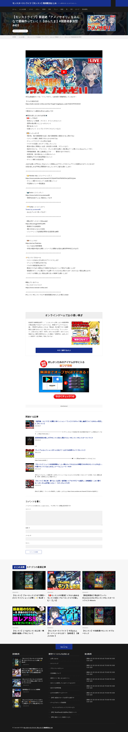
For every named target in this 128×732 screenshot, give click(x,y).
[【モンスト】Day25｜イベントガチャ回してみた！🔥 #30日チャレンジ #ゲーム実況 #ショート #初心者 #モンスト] (16, 703)
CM (71, 9)
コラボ (31, 9)
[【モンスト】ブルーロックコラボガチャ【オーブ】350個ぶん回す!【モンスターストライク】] (16, 682)
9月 (111, 658)
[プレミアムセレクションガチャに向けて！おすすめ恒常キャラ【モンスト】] (30, 453)
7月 (106, 658)
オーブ (77, 9)
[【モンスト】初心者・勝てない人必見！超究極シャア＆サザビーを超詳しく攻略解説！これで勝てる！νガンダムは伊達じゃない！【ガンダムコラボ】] (30, 484)
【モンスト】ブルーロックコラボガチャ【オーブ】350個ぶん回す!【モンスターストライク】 (32, 681)
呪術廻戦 (84, 9)
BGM (43, 9)
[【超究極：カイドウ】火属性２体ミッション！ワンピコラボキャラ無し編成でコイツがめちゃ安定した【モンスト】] (30, 424)
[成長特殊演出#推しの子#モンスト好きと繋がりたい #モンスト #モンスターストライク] (30, 441)
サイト (28, 543)
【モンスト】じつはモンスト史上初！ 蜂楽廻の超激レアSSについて (28, 632)
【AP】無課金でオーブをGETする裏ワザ (62, 697)
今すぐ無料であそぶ (64, 350)
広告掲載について (55, 673)
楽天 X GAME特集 (55, 688)
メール (28, 535)
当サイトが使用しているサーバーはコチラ (62, 683)
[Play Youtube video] (64, 72)
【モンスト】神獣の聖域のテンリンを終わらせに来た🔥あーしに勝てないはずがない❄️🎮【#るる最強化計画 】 (32, 670)
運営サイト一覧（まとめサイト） (60, 678)
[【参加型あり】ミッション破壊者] (16, 693)
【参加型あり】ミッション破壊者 (31, 689)
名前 (28, 528)
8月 (108, 658)
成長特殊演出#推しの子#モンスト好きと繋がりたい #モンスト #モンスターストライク (64, 438)
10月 (113, 665)
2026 (87, 658)
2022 (87, 686)
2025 (87, 665)
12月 (91, 667)
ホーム (14, 9)
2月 (94, 658)
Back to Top (64, 647)
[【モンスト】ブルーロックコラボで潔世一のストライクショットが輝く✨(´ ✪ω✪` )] (16, 662)
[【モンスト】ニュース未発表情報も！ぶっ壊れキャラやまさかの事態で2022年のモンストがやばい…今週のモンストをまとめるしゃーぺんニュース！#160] (30, 467)
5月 (101, 658)
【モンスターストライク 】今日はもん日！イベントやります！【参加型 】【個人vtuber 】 (63, 633)
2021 (87, 693)
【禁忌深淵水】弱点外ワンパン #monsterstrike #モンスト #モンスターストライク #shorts (98, 598)
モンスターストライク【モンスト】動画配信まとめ (38, 727)
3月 (96, 658)
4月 (98, 658)
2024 (87, 672)
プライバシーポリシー (57, 668)
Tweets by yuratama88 (33, 209)
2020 (87, 699)
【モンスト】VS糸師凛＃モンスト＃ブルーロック (98, 632)
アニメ (56, 9)
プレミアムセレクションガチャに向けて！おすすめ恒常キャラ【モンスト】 (60, 450)
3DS (49, 9)
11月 (87, 667)
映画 (62, 9)
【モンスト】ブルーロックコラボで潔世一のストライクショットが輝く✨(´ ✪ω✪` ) (28, 597)
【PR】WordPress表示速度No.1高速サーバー (63, 712)
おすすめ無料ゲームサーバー (58, 692)
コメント (28, 509)
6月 (103, 658)
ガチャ (38, 9)
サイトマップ (54, 663)
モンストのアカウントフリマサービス (63, 707)
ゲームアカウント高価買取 (58, 702)
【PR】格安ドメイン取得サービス (60, 717)
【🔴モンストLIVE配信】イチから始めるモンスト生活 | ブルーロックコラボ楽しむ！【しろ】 (63, 598)
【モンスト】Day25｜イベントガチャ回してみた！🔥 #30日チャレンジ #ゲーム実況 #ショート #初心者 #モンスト (32, 701)
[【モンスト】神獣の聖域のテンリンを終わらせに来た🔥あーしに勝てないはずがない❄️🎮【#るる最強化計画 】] (16, 672)
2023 (87, 679)
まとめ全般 (22, 9)
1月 (91, 658)
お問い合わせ (54, 658)
